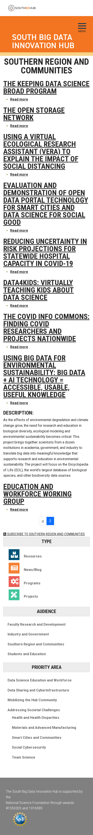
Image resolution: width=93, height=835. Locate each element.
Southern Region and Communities (36, 644)
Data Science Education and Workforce (40, 680)
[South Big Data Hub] (21, 8)
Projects (31, 596)
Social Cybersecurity (29, 747)
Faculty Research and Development (37, 624)
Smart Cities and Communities (36, 738)
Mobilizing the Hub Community (32, 700)
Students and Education (27, 654)
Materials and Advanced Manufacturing (44, 728)
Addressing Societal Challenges (34, 710)
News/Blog (33, 570)
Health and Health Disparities (35, 718)
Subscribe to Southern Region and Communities (45, 534)
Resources (33, 556)
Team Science (23, 757)
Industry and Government (28, 634)
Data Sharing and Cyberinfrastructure (38, 690)
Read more (19, 99)
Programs (32, 583)
